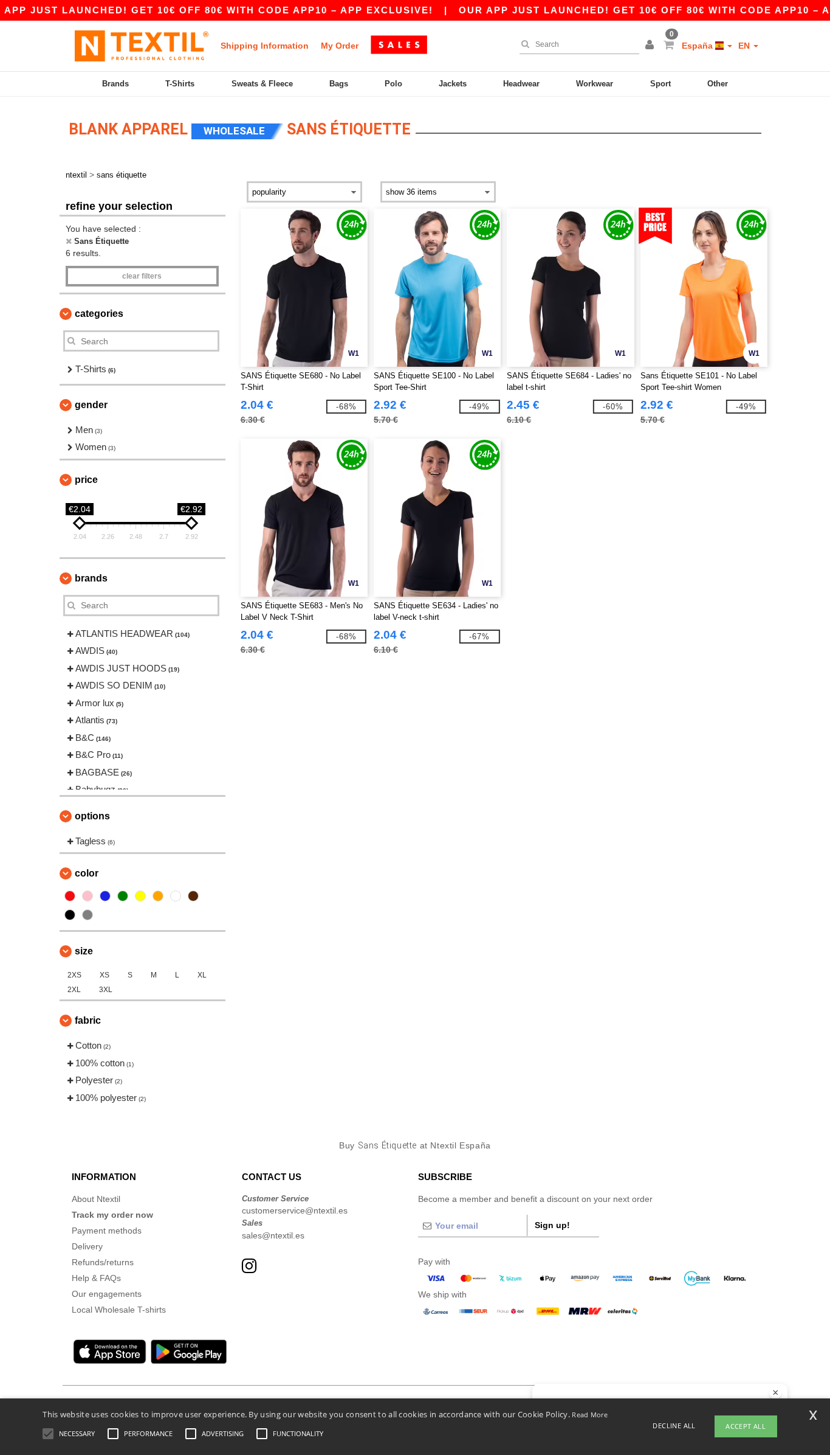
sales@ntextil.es (273, 1235)
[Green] (122, 896)
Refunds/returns (103, 1262)
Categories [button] (99, 313)
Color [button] (86, 873)
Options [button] (92, 816)
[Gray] (87, 914)
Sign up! (552, 1225)
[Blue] (105, 896)
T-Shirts (179, 83)
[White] (175, 896)
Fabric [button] (88, 1020)
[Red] (69, 896)
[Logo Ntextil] (141, 45)
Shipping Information (265, 45)
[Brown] (193, 896)
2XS (74, 975)
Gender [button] (91, 405)
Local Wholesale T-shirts (119, 1309)
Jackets (453, 83)
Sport (660, 83)
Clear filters (142, 276)
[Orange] (158, 896)
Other (717, 83)
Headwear (521, 83)
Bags (338, 83)
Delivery (87, 1246)
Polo (393, 83)
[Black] (69, 914)
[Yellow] (140, 896)
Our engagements (107, 1294)
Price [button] (86, 479)
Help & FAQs (96, 1278)
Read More (590, 1414)
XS (104, 975)
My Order (339, 45)
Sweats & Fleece (262, 83)
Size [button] (84, 951)
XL (202, 975)
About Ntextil (96, 1199)
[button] (651, 45)
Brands (115, 83)
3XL (105, 989)
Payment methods (107, 1230)
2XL (74, 989)
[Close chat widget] (775, 1393)
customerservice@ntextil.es (295, 1210)
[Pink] (87, 896)
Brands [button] (91, 578)
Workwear (594, 83)
